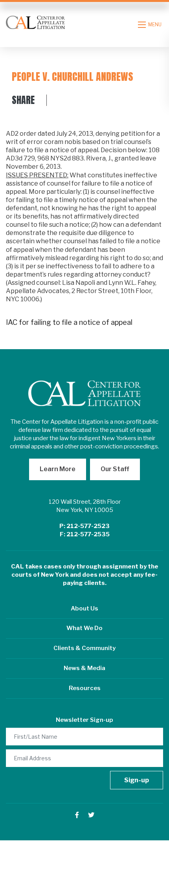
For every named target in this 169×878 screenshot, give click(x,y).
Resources (85, 688)
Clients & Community (84, 648)
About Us (84, 608)
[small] (77, 815)
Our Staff (115, 469)
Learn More (57, 469)
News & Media (84, 668)
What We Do (84, 628)
